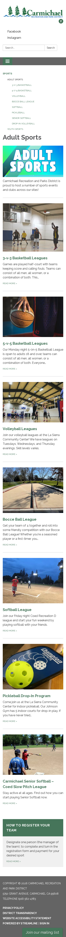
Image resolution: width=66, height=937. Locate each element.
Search (51, 47)
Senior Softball (21, 118)
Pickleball (18, 112)
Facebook (14, 31)
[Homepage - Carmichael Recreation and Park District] (33, 11)
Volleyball (18, 96)
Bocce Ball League (23, 101)
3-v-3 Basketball (22, 85)
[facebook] (61, 22)
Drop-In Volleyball (23, 123)
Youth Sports (15, 129)
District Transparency (20, 913)
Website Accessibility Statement (27, 918)
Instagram (14, 37)
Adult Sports (15, 79)
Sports (7, 73)
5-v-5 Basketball (22, 90)
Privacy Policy (13, 908)
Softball (17, 107)
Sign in (44, 923)
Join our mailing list (42, 932)
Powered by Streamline (20, 923)
